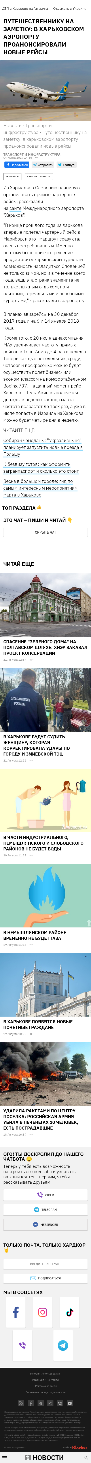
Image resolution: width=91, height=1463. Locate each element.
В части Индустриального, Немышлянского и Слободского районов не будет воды (43, 843)
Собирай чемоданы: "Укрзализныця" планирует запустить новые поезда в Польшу (43, 447)
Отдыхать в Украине (69, 8)
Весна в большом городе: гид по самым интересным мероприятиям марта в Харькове (40, 488)
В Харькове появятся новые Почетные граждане (38, 1024)
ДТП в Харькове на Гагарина (25, 8)
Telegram (49, 1210)
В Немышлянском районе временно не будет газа (34, 935)
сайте (15, 208)
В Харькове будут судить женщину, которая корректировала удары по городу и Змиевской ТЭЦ (36, 745)
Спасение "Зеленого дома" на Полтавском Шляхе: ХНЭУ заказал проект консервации (45, 647)
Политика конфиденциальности (45, 1392)
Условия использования (45, 1373)
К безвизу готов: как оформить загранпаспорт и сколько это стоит (41, 467)
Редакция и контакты (45, 1379)
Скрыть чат (45, 532)
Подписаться (49, 1278)
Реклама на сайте (46, 1386)
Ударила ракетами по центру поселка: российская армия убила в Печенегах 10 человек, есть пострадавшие (40, 1119)
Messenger (49, 1225)
